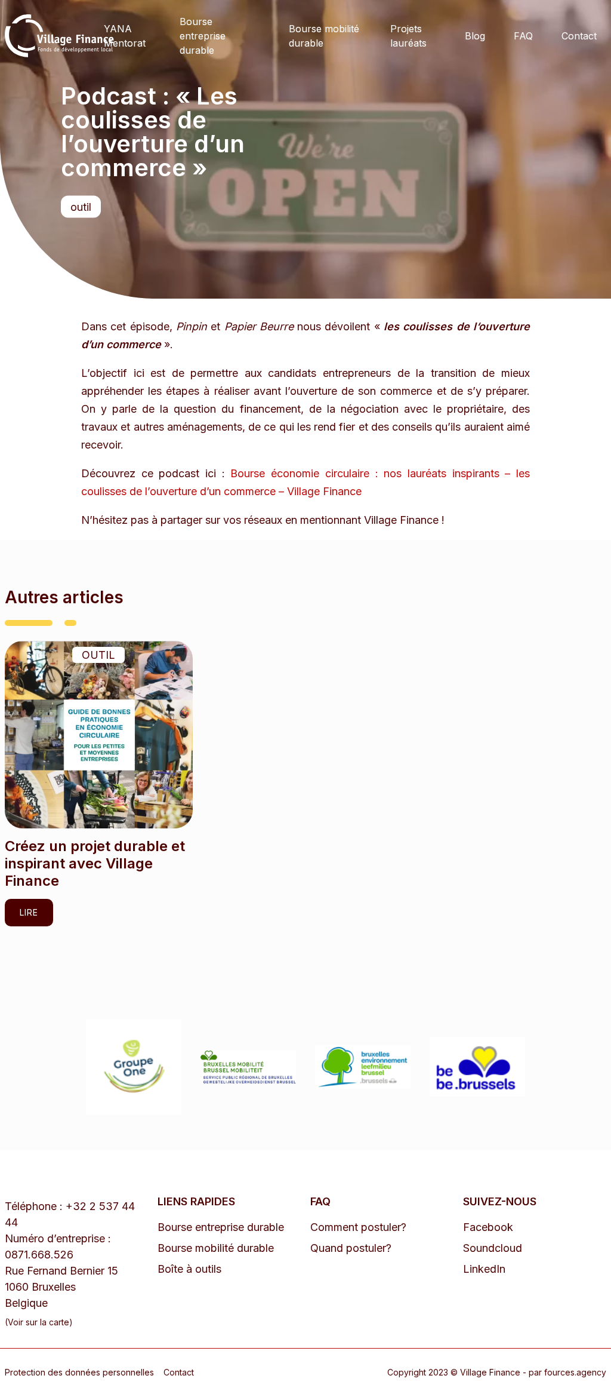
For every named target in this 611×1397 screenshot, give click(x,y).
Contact (579, 36)
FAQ (523, 36)
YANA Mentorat (125, 36)
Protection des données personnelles (79, 1372)
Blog (475, 36)
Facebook (488, 1227)
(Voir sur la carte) (39, 1322)
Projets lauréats (408, 36)
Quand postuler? (350, 1248)
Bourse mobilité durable (324, 36)
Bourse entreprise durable (203, 36)
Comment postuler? (358, 1227)
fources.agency (575, 1372)
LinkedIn (484, 1269)
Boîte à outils (189, 1269)
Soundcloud (492, 1248)
